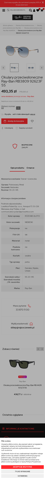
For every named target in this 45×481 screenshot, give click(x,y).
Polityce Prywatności (33, 462)
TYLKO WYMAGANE (22, 471)
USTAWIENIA (22, 476)
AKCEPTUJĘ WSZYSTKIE (22, 467)
